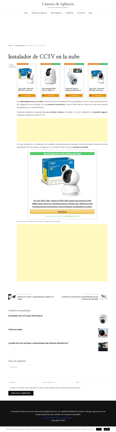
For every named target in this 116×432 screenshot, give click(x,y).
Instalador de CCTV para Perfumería (25, 315)
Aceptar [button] (107, 429)
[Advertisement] (58, 29)
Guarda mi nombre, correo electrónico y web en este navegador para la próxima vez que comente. (45, 388)
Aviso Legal (48, 417)
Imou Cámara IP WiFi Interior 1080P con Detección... (49, 89)
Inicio (26, 13)
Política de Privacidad (63, 417)
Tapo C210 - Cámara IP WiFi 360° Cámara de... (96, 89)
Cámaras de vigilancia (58, 3)
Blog (90, 13)
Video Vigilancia (56, 13)
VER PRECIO (27, 95)
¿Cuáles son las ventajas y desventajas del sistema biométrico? (38, 343)
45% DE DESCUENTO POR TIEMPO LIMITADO (62, 153)
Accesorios (81, 13)
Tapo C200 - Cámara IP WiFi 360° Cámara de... (26, 89)
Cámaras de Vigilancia (39, 13)
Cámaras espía (15, 329)
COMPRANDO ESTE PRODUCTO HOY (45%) (62, 216)
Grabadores (70, 13)
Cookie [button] (99, 429)
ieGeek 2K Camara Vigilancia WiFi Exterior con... (73, 89)
